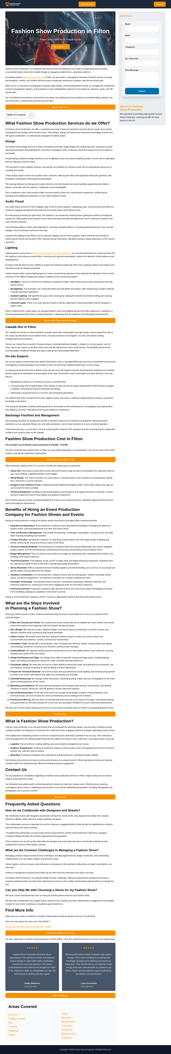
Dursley (11, 1034)
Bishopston (38, 927)
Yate (10, 1022)
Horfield (20, 927)
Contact (159, 4)
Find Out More (60, 714)
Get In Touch (60, 797)
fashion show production (33, 77)
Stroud (64, 1013)
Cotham (47, 927)
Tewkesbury (66, 1037)
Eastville (28, 927)
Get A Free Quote (60, 995)
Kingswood (13, 1030)
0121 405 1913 (87, 4)
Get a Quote (59, 47)
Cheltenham (66, 1029)
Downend (12, 1014)
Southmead (10, 927)
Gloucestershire (68, 1021)
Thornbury (13, 1026)
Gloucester (66, 1017)
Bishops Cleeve (68, 1033)
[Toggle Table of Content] (30, 115)
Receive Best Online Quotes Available (60, 320)
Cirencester (66, 1025)
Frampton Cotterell (16, 1018)
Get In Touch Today (60, 107)
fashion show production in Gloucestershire (51, 253)
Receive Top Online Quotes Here (60, 460)
